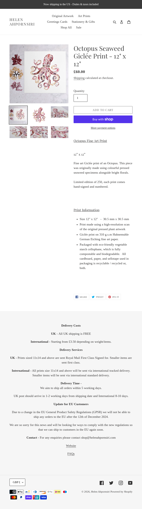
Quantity (79, 91)
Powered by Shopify (121, 491)
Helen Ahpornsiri (22, 21)
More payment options (103, 127)
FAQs (71, 453)
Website (71, 445)
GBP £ (16, 482)
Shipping (79, 78)
